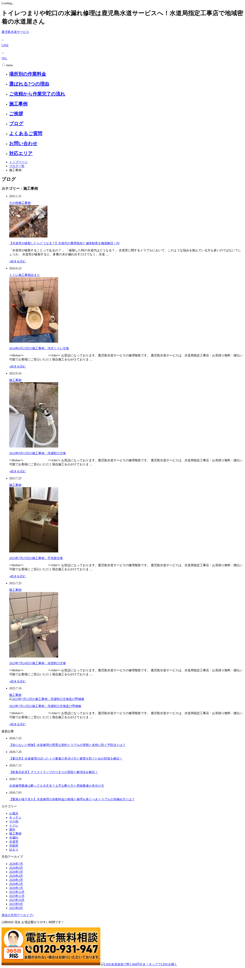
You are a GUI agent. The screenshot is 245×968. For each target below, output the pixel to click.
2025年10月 (16, 900)
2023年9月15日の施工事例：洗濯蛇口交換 (37, 453)
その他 (13, 202)
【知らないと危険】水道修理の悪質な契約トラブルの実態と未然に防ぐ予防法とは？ (67, 745)
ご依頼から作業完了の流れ (37, 93)
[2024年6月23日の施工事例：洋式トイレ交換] (33, 341)
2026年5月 (16, 871)
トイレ (13, 275)
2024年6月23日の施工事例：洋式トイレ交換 (39, 348)
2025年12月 (16, 892)
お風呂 (13, 813)
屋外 (12, 829)
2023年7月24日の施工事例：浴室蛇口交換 (37, 663)
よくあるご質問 (25, 133)
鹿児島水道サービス (15, 31)
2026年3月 (16, 879)
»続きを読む (17, 261)
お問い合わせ (23, 143)
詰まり (35, 275)
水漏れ (13, 837)
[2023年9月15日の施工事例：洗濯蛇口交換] (33, 446)
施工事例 (18, 103)
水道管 (13, 841)
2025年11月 (16, 896)
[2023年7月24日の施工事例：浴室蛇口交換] (33, 656)
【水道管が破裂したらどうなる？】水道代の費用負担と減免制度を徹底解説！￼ (64, 243)
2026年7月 (16, 863)
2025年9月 (16, 904)
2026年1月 (16, 888)
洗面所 (13, 845)
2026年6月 (16, 867)
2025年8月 (16, 908)
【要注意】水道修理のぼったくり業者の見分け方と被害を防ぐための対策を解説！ (65, 758)
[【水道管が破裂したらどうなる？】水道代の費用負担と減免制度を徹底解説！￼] (28, 236)
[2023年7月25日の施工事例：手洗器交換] (33, 551)
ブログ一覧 (16, 166)
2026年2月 (16, 883)
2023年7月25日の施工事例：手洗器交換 (36, 558)
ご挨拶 (16, 113)
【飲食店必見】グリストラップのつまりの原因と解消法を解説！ (53, 772)
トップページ (18, 162)
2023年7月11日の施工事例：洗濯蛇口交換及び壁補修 (45, 706)
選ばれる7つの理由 (29, 83)
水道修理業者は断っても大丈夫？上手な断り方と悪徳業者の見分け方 (56, 785)
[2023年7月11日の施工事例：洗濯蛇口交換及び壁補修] (46, 699)
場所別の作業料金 (27, 73)
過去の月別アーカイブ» (18, 915)
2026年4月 (16, 875)
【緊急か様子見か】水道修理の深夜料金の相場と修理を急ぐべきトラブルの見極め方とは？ (72, 799)
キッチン (15, 817)
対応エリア (21, 153)
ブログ (16, 123)
